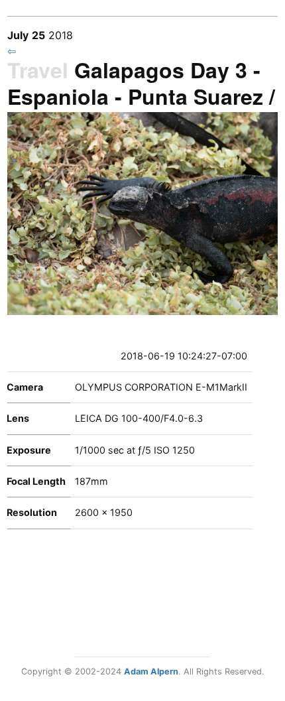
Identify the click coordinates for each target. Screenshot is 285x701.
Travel (37, 69)
